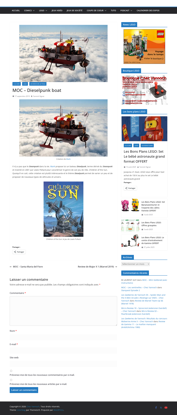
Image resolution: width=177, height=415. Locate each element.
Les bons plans (147, 145)
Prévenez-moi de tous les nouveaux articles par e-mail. (38, 384)
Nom (13, 330)
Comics (28, 10)
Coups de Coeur (95, 10)
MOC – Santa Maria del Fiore (28, 266)
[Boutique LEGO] (144, 90)
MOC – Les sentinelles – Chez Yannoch (139, 287)
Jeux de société (74, 10)
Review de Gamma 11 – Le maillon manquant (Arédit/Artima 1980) (143, 324)
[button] (33, 10)
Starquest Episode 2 (130, 290)
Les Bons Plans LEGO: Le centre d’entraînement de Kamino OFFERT (152, 240)
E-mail (14, 344)
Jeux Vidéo (57, 10)
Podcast (124, 10)
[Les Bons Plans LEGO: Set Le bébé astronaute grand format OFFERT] (144, 128)
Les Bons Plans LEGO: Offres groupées (151, 224)
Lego (41, 10)
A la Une (17, 84)
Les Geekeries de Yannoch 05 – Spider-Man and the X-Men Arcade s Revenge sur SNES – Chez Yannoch (143, 298)
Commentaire (18, 293)
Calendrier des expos (148, 10)
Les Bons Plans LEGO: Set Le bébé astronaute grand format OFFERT (144, 156)
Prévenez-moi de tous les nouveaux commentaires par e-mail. (42, 374)
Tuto (113, 10)
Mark (68, 159)
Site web (14, 357)
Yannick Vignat (38, 96)
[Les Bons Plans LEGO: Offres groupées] (130, 226)
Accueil (16, 10)
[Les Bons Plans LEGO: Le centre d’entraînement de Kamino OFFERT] (130, 242)
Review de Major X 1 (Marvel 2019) (96, 266)
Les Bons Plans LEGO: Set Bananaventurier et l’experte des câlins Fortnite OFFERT (153, 206)
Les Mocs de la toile (37, 84)
